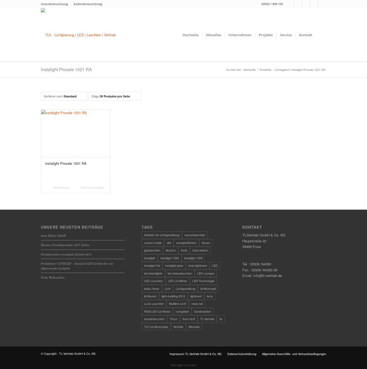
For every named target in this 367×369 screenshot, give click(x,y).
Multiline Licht (177, 303)
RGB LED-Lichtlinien (157, 311)
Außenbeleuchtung (88, 4)
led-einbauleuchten (180, 273)
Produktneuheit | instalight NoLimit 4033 (66, 254)
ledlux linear (151, 288)
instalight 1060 (169, 258)
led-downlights (153, 273)
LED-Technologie (203, 281)
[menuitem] (56, 4)
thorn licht (188, 319)
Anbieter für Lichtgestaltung (161, 235)
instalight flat (152, 265)
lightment (196, 296)
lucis (210, 296)
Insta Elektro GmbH (53, 235)
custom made (153, 242)
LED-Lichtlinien (177, 281)
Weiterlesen (61, 187)
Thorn (173, 319)
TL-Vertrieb (207, 319)
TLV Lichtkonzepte (156, 326)
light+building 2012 (173, 296)
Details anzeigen (92, 187)
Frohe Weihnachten (53, 277)
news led (197, 303)
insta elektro (200, 250)
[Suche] (321, 35)
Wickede (194, 326)
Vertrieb (178, 326)
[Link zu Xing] (314, 4)
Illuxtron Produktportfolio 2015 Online (65, 245)
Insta (184, 250)
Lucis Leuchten (154, 303)
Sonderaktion (202, 311)
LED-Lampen (205, 273)
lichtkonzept (208, 288)
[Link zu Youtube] (322, 4)
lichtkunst (150, 296)
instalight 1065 (193, 258)
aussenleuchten (195, 235)
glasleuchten (152, 250)
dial (169, 242)
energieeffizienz (186, 242)
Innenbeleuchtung (54, 4)
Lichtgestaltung (185, 288)
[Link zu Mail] (306, 4)
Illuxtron (170, 250)
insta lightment (197, 265)
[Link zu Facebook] (290, 4)
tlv (221, 319)
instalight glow (174, 265)
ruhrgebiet (182, 311)
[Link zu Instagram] (298, 4)
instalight (149, 258)
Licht (167, 288)
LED (215, 265)
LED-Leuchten (153, 281)
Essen (206, 242)
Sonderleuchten (154, 319)
